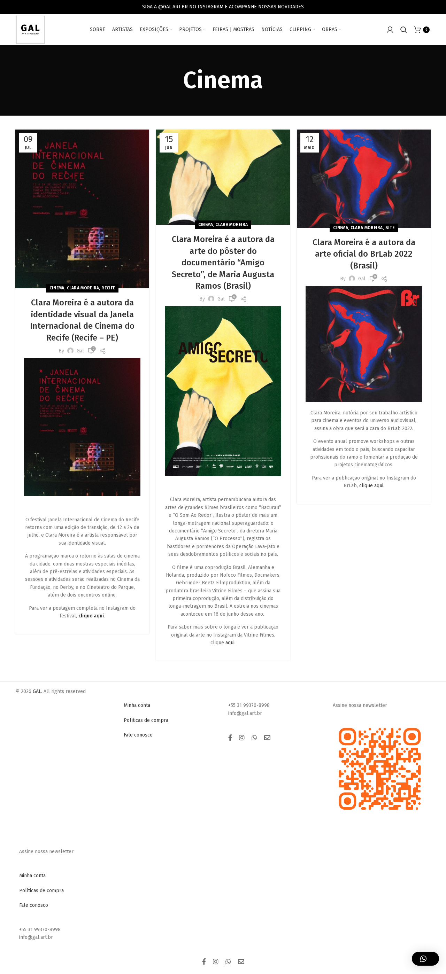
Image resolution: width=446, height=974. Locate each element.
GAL (37, 691)
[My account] (390, 30)
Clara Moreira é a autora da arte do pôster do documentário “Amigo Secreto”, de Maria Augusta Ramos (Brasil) (223, 262)
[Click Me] (230, 738)
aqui (229, 643)
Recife (108, 288)
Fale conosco (138, 735)
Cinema (56, 288)
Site (389, 227)
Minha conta (137, 705)
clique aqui (371, 486)
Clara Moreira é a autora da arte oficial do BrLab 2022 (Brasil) (364, 254)
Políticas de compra (146, 720)
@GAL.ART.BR (173, 7)
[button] (425, 959)
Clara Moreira (83, 288)
